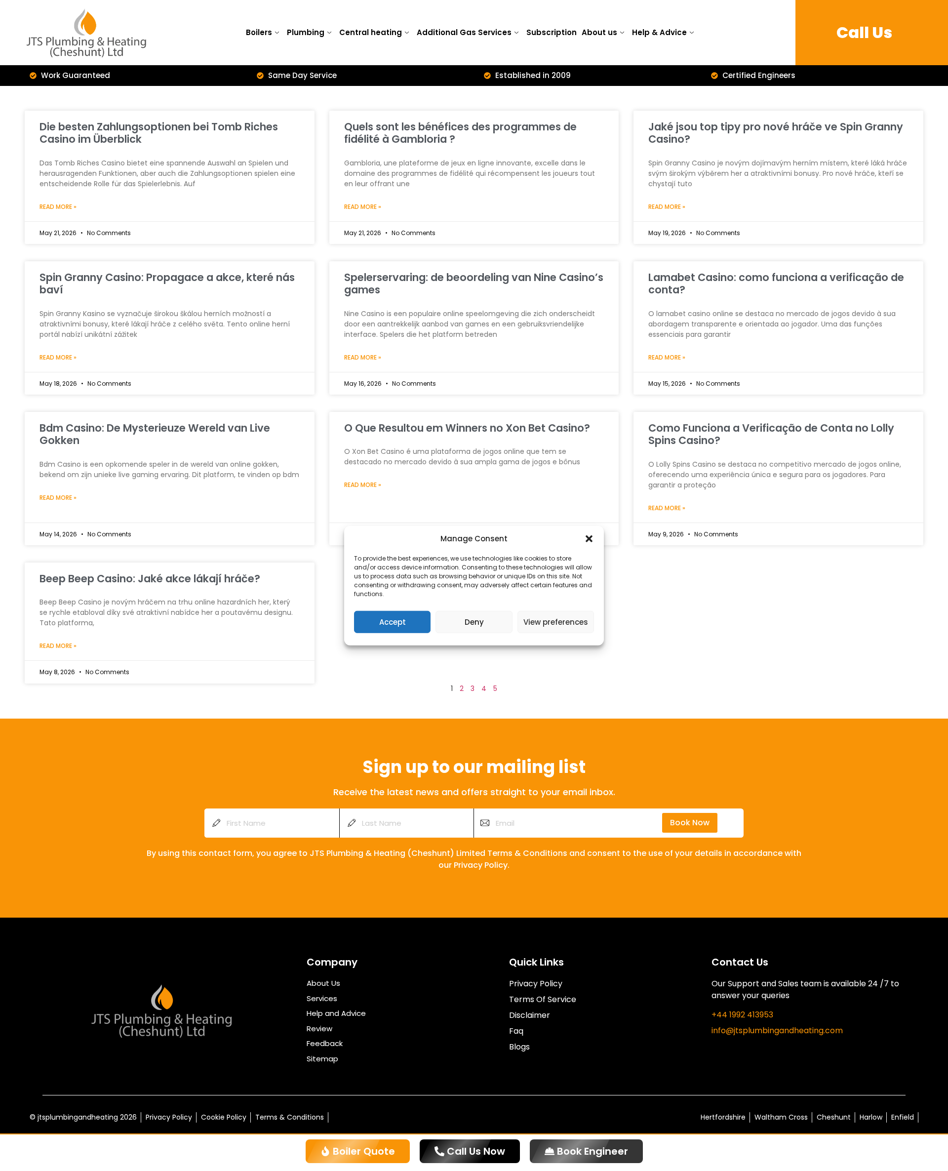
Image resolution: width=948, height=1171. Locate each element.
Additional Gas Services (464, 32)
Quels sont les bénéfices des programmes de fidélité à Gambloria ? (460, 133)
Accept (392, 621)
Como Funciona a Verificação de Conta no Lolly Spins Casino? (771, 434)
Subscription (551, 32)
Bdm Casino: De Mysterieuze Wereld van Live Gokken (155, 434)
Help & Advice (659, 32)
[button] (589, 539)
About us (599, 32)
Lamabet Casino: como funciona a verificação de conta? (776, 283)
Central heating (370, 32)
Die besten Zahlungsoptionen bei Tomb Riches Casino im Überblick (159, 133)
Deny (474, 621)
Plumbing (305, 32)
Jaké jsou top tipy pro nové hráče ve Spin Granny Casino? (775, 133)
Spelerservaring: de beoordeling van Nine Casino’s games (473, 283)
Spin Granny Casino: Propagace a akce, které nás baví (167, 283)
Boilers (259, 32)
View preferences (555, 621)
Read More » (58, 206)
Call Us (864, 32)
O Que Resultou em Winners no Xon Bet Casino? (467, 428)
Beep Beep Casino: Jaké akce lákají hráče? (150, 578)
